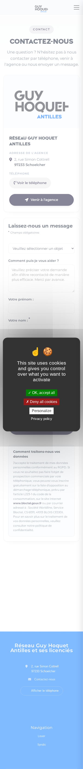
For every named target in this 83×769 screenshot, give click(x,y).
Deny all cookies (43, 402)
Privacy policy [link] (41, 419)
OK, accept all (43, 393)
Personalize (41, 411)
